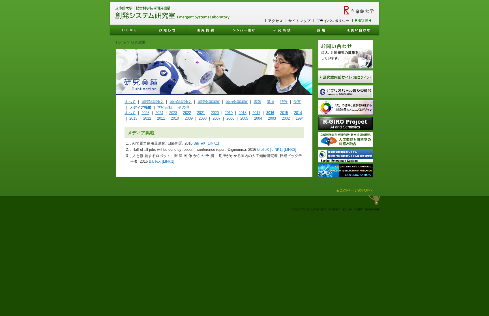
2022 (187, 113)
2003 (272, 118)
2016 (270, 113)
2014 (298, 113)
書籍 (257, 102)
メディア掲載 (140, 107)
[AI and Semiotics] (345, 129)
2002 (286, 118)
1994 (300, 118)
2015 (284, 113)
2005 (244, 118)
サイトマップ (299, 21)
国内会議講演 (237, 102)
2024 (159, 113)
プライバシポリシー (332, 21)
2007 (216, 118)
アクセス (275, 21)
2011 (161, 118)
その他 (183, 107)
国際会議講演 (209, 102)
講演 (270, 102)
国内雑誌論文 (181, 102)
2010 (175, 118)
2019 (229, 113)
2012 (147, 118)
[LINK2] (290, 149)
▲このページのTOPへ (354, 190)
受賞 (297, 102)
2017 (256, 113)
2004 (258, 118)
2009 (189, 118)
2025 (145, 113)
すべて (130, 102)
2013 (133, 118)
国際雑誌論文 (152, 102)
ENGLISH (363, 21)
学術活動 (164, 107)
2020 (215, 113)
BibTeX (199, 143)
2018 (242, 113)
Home (121, 42)
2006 (230, 118)
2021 (201, 113)
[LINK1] (213, 143)
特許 (284, 102)
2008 (203, 118)
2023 (173, 113)
